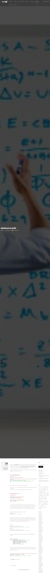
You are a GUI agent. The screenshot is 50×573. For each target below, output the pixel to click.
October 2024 (40, 523)
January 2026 (40, 518)
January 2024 (40, 528)
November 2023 (41, 529)
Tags (44, 505)
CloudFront (44, 492)
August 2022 (40, 541)
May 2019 (40, 567)
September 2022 (41, 540)
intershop (24, 569)
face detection (46, 494)
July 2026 (40, 514)
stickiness (42, 505)
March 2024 (40, 526)
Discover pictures (41, 494)
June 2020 (40, 561)
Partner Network (41, 501)
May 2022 (40, 544)
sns (39, 505)
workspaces (40, 508)
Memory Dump (45, 498)
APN (39, 488)
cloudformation (40, 492)
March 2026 (40, 517)
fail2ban (45, 495)
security (40, 504)
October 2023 (40, 530)
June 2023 (40, 533)
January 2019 (40, 569)
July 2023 (40, 532)
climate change (40, 491)
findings (48, 495)
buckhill (13, 559)
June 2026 (40, 515)
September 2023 (41, 531)
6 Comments (6, 469)
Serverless (46, 504)
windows (45, 507)
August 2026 (40, 513)
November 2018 (41, 571)
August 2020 (40, 559)
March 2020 (40, 562)
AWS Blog (9, 230)
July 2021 (40, 553)
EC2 (22, 569)
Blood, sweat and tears (41, 473)
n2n (28, 569)
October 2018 (40, 572)
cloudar (44, 491)
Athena (41, 488)
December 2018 (41, 570)
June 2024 (40, 524)
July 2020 (40, 560)
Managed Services (41, 498)
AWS (21, 569)
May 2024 (40, 525)
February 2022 (40, 547)
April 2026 (40, 516)
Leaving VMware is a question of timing (43, 478)
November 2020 (41, 557)
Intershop (16, 464)
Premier (44, 501)
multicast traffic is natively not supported (27, 466)
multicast (27, 569)
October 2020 (40, 558)
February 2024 (40, 527)
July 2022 (40, 542)
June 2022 (40, 543)
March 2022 (40, 546)
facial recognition (41, 495)
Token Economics (40, 507)
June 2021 (40, 554)
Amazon (20, 569)
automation (44, 488)
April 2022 (40, 545)
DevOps (47, 492)
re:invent (47, 501)
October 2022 (40, 539)
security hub (43, 504)
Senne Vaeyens (17, 230)
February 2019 (40, 568)
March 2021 (40, 556)
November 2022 (41, 538)
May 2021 (40, 555)
